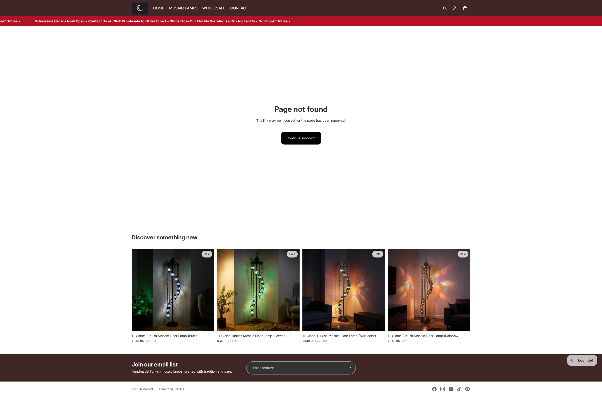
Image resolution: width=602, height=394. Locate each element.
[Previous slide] (139, 290)
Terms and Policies (171, 389)
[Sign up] (349, 367)
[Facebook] (434, 389)
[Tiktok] (459, 389)
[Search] (445, 8)
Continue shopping (301, 138)
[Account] (455, 8)
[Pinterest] (467, 389)
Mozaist (148, 389)
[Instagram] (442, 389)
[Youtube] (451, 389)
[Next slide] (207, 290)
